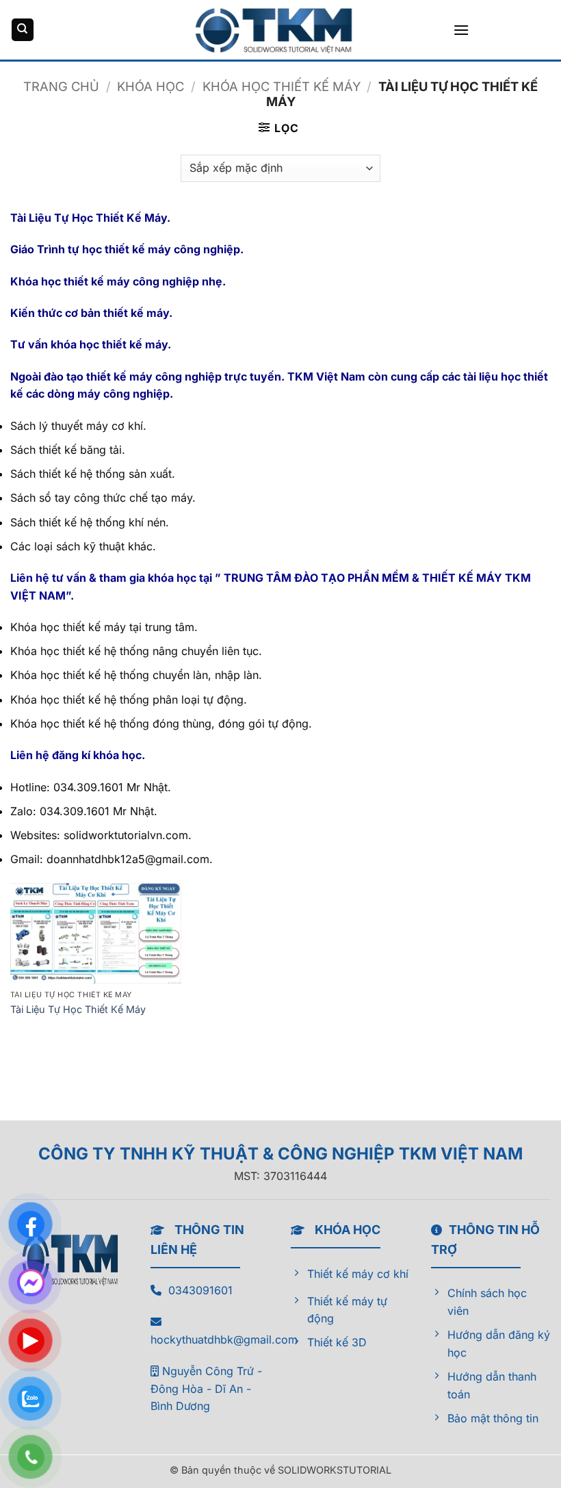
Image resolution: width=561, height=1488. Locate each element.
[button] (461, 30)
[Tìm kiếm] (23, 29)
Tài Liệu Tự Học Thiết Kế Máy (78, 1009)
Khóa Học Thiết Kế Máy (282, 86)
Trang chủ (61, 86)
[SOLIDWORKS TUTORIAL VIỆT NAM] (280, 29)
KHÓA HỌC (150, 86)
